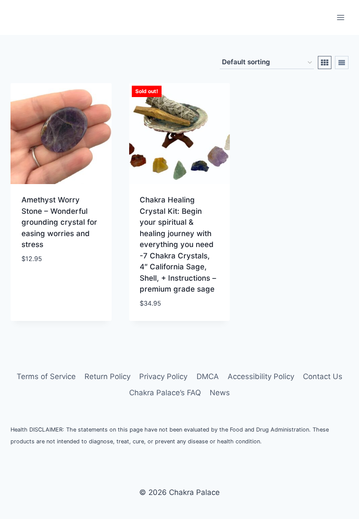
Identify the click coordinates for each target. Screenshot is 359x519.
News (220, 392)
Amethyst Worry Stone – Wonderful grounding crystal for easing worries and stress (59, 222)
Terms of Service (46, 376)
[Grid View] (324, 62)
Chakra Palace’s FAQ (165, 392)
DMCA (208, 376)
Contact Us (322, 376)
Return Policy (107, 376)
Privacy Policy (163, 376)
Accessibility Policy (261, 376)
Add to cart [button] (43, 284)
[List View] (341, 62)
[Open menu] (340, 17)
